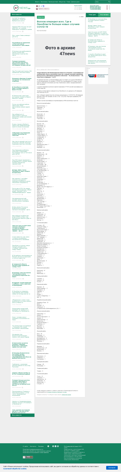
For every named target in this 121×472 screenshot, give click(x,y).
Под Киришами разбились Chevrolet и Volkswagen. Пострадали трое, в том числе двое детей (22, 153)
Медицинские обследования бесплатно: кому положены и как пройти (97, 62)
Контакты (33, 446)
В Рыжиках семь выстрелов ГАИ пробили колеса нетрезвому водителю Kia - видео (97, 48)
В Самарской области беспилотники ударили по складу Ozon (96, 41)
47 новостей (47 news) (71, 446)
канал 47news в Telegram (55, 392)
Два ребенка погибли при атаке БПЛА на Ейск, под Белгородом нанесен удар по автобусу (21, 218)
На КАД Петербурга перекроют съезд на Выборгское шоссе (18, 20)
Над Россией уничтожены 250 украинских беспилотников (22, 73)
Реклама (41, 446)
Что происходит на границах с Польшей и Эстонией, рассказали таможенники (21, 328)
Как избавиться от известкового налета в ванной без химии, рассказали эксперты (22, 117)
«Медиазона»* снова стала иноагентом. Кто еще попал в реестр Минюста (21, 302)
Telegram (55, 446)
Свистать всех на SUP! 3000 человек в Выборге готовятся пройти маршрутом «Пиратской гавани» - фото (98, 34)
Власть (37, 1)
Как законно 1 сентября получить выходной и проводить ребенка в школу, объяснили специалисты (21, 181)
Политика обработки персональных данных (37, 451)
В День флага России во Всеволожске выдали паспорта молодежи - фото (21, 209)
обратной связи (66, 394)
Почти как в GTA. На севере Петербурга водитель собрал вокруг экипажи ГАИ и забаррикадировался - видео (21, 191)
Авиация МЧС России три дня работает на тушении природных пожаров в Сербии (22, 29)
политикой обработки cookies (14, 468)
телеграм (41, 6)
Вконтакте (53, 446)
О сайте (25, 446)
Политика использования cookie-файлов (36, 452)
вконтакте (39, 6)
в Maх (65, 392)
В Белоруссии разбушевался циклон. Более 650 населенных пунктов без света (21, 54)
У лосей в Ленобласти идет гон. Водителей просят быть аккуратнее (97, 55)
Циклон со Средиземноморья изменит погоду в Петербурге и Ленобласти (22, 404)
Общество (62, 1)
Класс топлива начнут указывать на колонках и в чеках (20, 319)
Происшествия (53, 1)
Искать (109, 1)
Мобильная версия (37, 6)
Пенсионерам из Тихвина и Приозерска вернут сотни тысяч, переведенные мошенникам (20, 394)
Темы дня (92, 14)
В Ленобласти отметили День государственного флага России (97, 20)
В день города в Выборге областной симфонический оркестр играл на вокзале (20, 126)
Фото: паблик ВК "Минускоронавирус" (48, 69)
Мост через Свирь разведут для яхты (21, 37)
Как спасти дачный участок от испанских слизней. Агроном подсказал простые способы (22, 144)
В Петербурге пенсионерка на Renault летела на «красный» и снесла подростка (22, 258)
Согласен (111, 468)
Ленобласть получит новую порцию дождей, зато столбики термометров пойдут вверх (21, 248)
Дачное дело (75, 1)
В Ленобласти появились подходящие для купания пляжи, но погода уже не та (21, 294)
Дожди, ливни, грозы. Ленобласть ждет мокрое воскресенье (96, 27)
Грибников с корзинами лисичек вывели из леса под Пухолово (21, 366)
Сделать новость (43, 8)
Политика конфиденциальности (33, 449)
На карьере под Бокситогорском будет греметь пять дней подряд (20, 337)
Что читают (104, 14)
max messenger (43, 6)
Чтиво (68, 1)
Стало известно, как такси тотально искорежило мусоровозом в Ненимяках (20, 239)
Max (58, 446)
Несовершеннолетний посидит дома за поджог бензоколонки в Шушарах (20, 201)
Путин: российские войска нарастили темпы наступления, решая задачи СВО (21, 107)
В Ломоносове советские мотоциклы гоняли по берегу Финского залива (21, 98)
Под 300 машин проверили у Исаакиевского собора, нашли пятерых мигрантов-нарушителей (22, 163)
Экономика (44, 1)
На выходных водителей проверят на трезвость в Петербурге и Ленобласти (20, 311)
